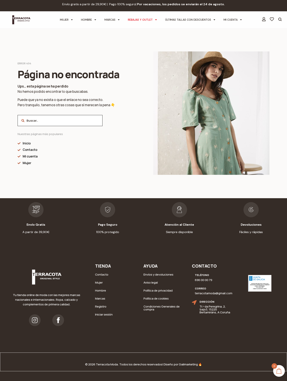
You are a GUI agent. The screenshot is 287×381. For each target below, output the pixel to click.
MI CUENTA (231, 19)
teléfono (202, 275)
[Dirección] (194, 302)
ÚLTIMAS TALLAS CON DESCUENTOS (188, 19)
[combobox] (60, 120)
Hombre (86, 19)
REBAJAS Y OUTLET (140, 19)
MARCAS (109, 19)
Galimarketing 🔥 (190, 364)
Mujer (64, 19)
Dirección (207, 301)
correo (200, 288)
